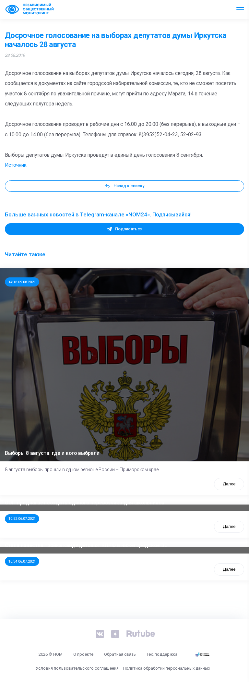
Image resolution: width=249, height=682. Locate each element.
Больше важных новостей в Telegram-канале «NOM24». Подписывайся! (98, 214)
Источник (16, 165)
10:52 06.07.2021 (22, 518)
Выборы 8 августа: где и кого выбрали (52, 453)
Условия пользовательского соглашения (77, 668)
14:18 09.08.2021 (22, 282)
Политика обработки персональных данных (166, 668)
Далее (229, 483)
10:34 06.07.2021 (22, 561)
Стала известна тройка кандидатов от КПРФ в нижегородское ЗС (86, 545)
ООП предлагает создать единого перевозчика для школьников (84, 503)
